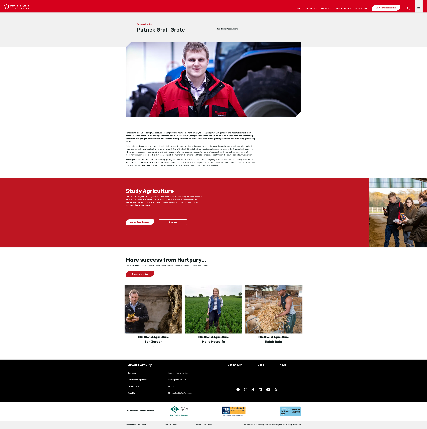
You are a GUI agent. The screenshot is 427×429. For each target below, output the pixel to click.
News (283, 364)
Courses (173, 222)
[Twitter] (276, 389)
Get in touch (235, 364)
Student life (311, 8)
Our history (132, 373)
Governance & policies (137, 380)
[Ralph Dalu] (273, 346)
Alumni (171, 386)
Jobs (261, 364)
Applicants (325, 8)
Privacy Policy (171, 425)
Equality (131, 393)
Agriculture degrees (139, 222)
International (361, 8)
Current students (343, 8)
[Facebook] (238, 389)
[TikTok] (253, 389)
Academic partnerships (177, 373)
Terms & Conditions (204, 425)
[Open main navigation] (419, 6)
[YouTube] (268, 389)
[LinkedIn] (260, 389)
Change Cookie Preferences (179, 393)
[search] (409, 5)
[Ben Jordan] (153, 346)
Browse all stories (140, 274)
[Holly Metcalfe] (213, 346)
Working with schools (177, 380)
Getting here (133, 386)
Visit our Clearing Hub (386, 8)
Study (298, 8)
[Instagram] (245, 389)
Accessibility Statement (136, 425)
